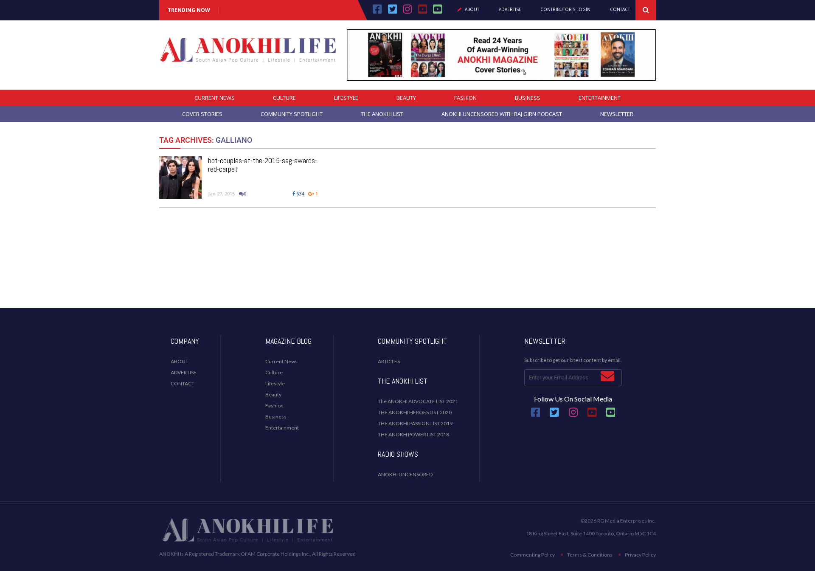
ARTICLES (389, 361)
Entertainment (600, 98)
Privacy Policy (640, 554)
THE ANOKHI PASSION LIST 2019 (415, 423)
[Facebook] (377, 12)
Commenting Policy (532, 554)
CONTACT (182, 383)
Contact (620, 9)
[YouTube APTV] (423, 12)
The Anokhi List (382, 114)
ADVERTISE (184, 372)
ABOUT (179, 361)
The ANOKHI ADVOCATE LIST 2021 (418, 401)
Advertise (510, 9)
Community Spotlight (292, 114)
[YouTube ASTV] (437, 12)
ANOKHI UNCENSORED (405, 474)
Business (527, 98)
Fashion (465, 98)
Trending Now (189, 10)
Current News (214, 98)
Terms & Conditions (590, 554)
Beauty (406, 98)
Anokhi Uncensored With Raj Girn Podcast (501, 114)
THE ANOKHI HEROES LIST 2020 (415, 412)
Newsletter (616, 114)
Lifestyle (346, 98)
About (472, 9)
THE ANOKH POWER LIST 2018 (413, 434)
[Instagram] (407, 12)
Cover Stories (202, 114)
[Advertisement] (407, 274)
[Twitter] (392, 12)
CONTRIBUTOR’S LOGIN (565, 9)
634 (299, 193)
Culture (284, 98)
